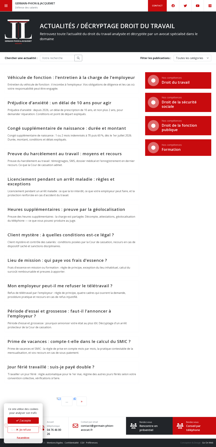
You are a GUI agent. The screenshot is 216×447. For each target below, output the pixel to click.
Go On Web (207, 442)
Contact (157, 5)
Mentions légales (55, 442)
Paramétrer (23, 437)
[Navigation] (6, 5)
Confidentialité (72, 442)
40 (74, 398)
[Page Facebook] (173, 5)
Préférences (92, 442)
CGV (82, 442)
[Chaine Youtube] (198, 5)
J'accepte (25, 420)
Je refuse (25, 429)
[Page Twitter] (185, 5)
